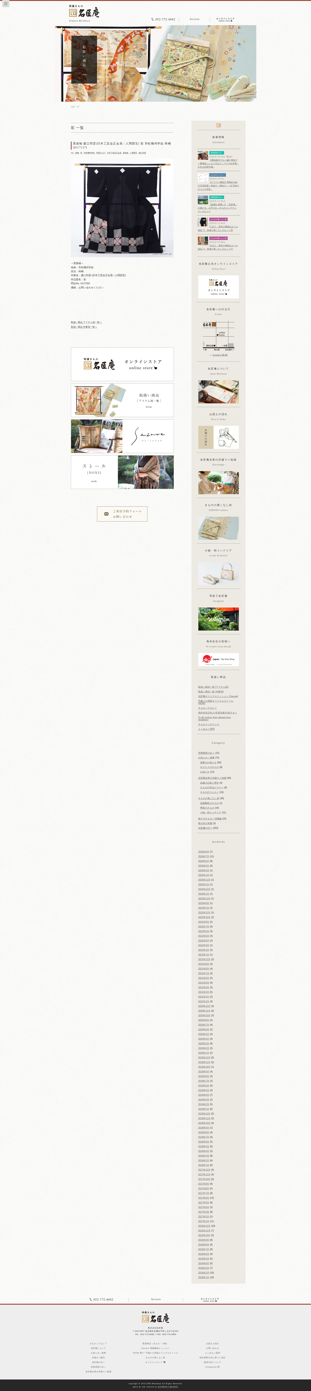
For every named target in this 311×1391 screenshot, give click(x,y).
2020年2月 (203, 1048)
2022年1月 (203, 954)
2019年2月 (203, 1104)
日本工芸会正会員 (114, 153)
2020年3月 (203, 1043)
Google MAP (220, 355)
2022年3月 (203, 945)
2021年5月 (203, 982)
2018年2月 (203, 1160)
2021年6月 (203, 978)
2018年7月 (203, 1137)
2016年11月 (204, 1230)
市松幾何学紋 (89, 153)
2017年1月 (203, 1221)
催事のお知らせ (208, 762)
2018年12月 (204, 1113)
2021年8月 (203, 968)
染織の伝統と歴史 (209, 782)
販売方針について (212, 1362)
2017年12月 (204, 1169)
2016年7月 (203, 1249)
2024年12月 (204, 889)
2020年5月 (203, 1034)
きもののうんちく (217, 175)
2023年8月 (203, 903)
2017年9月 (203, 1183)
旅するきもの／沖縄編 (210, 818)
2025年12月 (204, 879)
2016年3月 (203, 1268)
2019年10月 (204, 1067)
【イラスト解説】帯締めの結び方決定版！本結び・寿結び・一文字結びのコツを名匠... (218, 185)
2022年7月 (203, 926)
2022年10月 (204, 917)
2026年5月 (203, 865)
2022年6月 (203, 931)
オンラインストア (154, 1362)
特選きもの (100, 153)
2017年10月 (204, 1179)
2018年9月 (203, 1127)
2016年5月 (203, 1258)
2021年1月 (203, 1001)
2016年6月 (203, 1254)
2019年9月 (203, 1071)
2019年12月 (204, 1057)
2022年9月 (203, 922)
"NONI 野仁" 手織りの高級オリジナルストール (155, 1353)
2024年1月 (203, 893)
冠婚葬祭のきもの (209, 803)
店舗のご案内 (98, 1357)
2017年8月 (203, 1188)
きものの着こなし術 (218, 219)
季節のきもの (207, 807)
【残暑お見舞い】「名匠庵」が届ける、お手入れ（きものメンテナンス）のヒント (218, 208)
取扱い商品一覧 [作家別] (211, 691)
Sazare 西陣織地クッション (155, 1348)
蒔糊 (77, 153)
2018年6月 (203, 1141)
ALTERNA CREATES (168, 1387)
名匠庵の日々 (205, 828)
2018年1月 (203, 1165)
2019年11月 (204, 1062)
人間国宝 (133, 153)
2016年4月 (203, 1263)
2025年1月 (203, 884)
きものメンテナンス (208, 724)
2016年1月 (203, 1277)
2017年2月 (203, 1216)
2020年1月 (203, 1053)
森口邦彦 (142, 153)
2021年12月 (204, 959)
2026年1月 (203, 875)
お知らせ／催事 (206, 757)
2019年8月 (203, 1076)
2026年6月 (203, 861)
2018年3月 (203, 1155)
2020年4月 (203, 1038)
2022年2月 (203, 950)
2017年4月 (203, 1207)
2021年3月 (203, 992)
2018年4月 (203, 1151)
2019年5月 (203, 1090)
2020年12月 (204, 1006)
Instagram (211, 1367)
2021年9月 (203, 964)
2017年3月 (203, 1212)
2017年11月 (204, 1174)
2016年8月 (203, 1244)
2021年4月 (203, 987)
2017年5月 (203, 1202)
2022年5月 (203, 936)
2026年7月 (203, 856)
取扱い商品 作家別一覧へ (84, 327)
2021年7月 (203, 973)
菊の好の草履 (205, 823)
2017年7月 (203, 1193)
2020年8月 (203, 1020)
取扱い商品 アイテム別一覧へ (86, 322)
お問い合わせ (212, 1348)
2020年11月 (204, 1010)
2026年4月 (203, 870)
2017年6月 (203, 1198)
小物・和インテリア (210, 812)
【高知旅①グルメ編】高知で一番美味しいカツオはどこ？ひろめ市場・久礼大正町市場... (218, 163)
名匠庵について (98, 1348)
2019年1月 (203, 1109)
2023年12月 (204, 898)
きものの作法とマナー (212, 787)
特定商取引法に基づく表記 (213, 1357)
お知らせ (204, 772)
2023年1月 (203, 908)
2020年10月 (204, 1015)
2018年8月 (203, 1132)
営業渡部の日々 (216, 153)
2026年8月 (203, 851)
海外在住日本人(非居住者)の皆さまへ (217, 712)
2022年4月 (203, 940)
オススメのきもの (209, 767)
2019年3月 (203, 1099)
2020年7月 (203, 1024)
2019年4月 (203, 1095)
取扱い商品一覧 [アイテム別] (213, 687)
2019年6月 (203, 1085)
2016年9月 (203, 1240)
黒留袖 (125, 153)
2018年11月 (204, 1118)
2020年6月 (203, 1029)
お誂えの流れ (212, 1343)
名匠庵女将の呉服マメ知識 (212, 778)
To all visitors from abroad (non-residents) (214, 718)
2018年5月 (203, 1146)
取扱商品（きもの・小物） (155, 1343)
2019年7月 (203, 1081)
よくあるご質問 (206, 729)
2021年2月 (203, 996)
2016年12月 (204, 1226)
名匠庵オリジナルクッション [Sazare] (218, 696)
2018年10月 (204, 1123)
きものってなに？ (207, 708)
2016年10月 (204, 1235)
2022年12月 (204, 912)
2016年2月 (203, 1272)
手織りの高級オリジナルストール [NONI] (215, 702)
